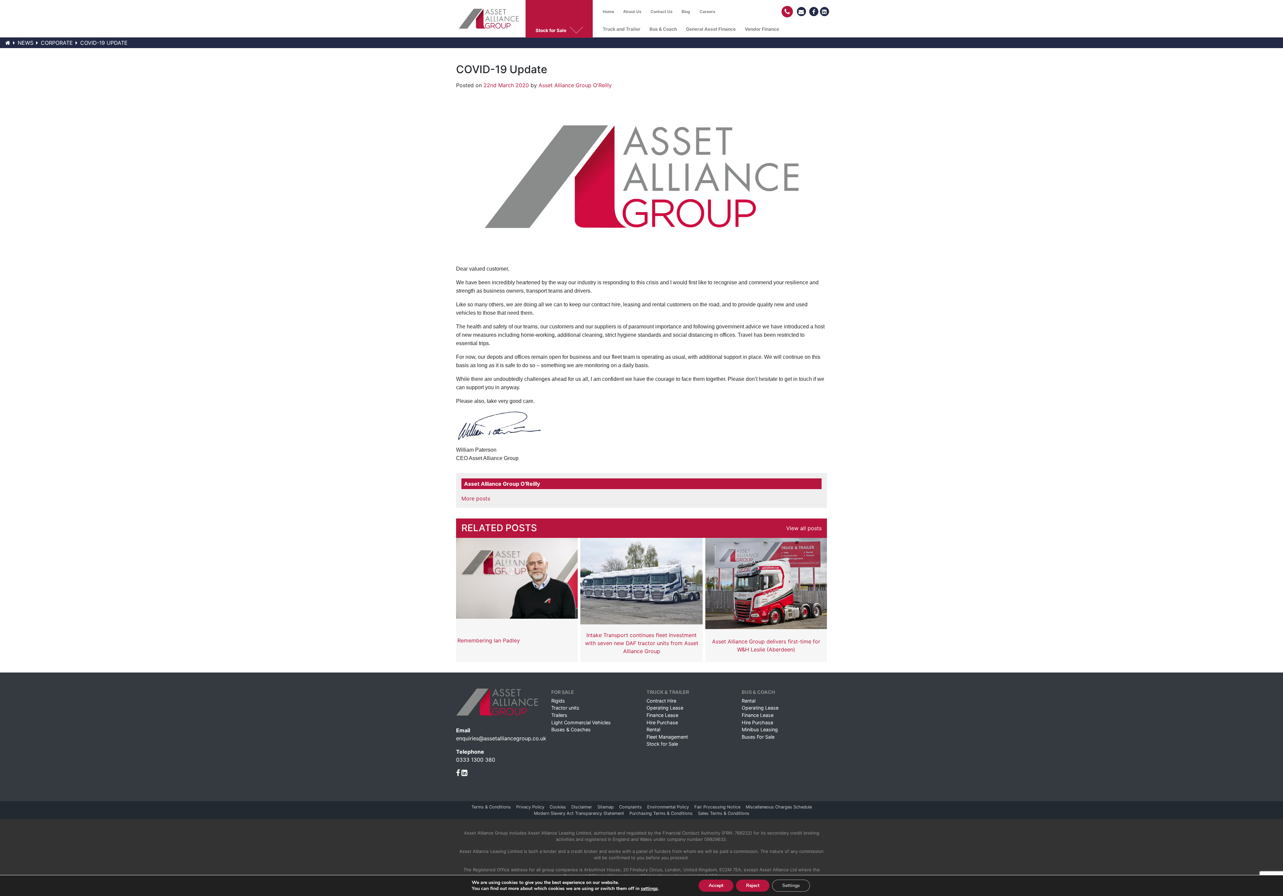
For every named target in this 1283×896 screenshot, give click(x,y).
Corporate (57, 42)
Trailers (559, 715)
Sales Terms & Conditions (723, 813)
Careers (707, 11)
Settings (791, 885)
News (25, 42)
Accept (716, 885)
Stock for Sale (662, 744)
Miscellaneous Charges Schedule (779, 806)
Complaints (630, 806)
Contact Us (662, 11)
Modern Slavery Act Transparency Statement (579, 813)
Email (463, 730)
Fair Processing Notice (717, 806)
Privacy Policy (530, 806)
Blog (686, 11)
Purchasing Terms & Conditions (661, 813)
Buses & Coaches (571, 729)
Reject (752, 885)
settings (649, 889)
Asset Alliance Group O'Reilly (575, 85)
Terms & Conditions (491, 806)
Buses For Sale (758, 737)
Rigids (558, 701)
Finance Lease (662, 715)
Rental (653, 729)
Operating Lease (665, 708)
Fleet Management (667, 737)
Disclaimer (581, 806)
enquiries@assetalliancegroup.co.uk (501, 738)
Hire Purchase (662, 722)
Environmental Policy (668, 806)
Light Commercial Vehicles (581, 722)
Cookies (558, 806)
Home (608, 11)
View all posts (804, 528)
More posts (475, 498)
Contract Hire (661, 701)
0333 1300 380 (475, 759)
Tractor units (565, 708)
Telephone (470, 751)
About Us (632, 11)
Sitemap (605, 806)
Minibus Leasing (760, 729)
